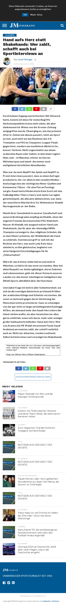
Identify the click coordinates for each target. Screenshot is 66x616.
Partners (55, 601)
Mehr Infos (36, 14)
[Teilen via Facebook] (15, 108)
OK (25, 14)
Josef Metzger (25, 59)
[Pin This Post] (36, 108)
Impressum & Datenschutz (33, 596)
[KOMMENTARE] (50, 108)
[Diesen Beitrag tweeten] (22, 108)
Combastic (46, 601)
